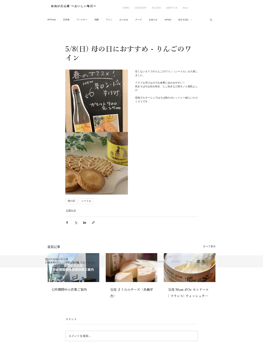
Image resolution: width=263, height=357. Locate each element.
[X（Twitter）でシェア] (75, 222)
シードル (86, 201)
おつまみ (124, 19)
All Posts (51, 19)
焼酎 (96, 19)
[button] (140, 7)
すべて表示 (209, 246)
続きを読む (183, 19)
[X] (203, 261)
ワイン (109, 19)
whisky (168, 19)
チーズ (138, 19)
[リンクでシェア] (93, 222)
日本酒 (66, 19)
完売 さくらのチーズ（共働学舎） (131, 293)
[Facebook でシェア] (67, 222)
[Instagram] (198, 261)
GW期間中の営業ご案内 (69, 289)
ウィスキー (82, 19)
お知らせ (153, 19)
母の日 (71, 201)
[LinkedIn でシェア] (84, 222)
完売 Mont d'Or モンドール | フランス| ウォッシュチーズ (188, 293)
